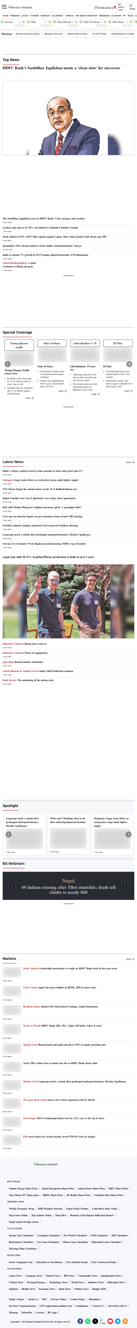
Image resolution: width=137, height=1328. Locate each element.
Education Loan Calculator (106, 1242)
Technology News (58, 1282)
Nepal (68, 880)
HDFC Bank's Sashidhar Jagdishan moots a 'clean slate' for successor (61, 67)
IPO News (69, 1276)
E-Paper (35, 16)
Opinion (69, 16)
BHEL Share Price (53, 1195)
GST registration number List (56, 1306)
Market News (53, 1276)
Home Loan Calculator (75, 1242)
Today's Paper (16, 1299)
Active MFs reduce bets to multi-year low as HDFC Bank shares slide (60, 1063)
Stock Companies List (20, 1262)
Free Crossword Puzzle (104, 1262)
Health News (28, 1289)
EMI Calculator (99, 1235)
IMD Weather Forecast (50, 1208)
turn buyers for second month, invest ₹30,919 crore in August (59, 1136)
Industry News (96, 1282)
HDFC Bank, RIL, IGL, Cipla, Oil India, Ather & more (62, 1025)
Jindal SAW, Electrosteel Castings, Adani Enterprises (60, 1006)
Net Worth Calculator (75, 1235)
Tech (130, 15)
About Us (33, 1299)
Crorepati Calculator (48, 1235)
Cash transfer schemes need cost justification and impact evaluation (52, 374)
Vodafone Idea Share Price (108, 1195)
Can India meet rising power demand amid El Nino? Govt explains (118, 374)
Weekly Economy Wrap (28, 34)
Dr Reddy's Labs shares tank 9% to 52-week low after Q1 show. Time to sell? (19, 381)
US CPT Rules (99, 34)
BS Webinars (14, 863)
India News (65, 1289)
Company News (34, 1276)
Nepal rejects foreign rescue (24, 1222)
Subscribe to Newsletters (49, 1262)
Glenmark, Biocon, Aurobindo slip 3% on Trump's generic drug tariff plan (20, 390)
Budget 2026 (99, 1289)
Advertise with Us (117, 1306)
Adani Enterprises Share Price (58, 1188)
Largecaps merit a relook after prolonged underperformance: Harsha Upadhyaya (74, 1081)
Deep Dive (60, 1215)
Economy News (47, 1289)
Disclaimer (94, 1299)
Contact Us (98, 1306)
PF (124, 16)
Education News (116, 1282)
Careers (40, 1312)
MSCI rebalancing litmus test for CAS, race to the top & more (63, 1118)
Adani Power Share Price (91, 1188)
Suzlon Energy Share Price (23, 1188)
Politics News (82, 1289)
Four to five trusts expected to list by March (59, 1099)
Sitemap (13, 1312)
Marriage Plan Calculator (23, 1248)
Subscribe (27, 1312)
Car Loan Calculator (48, 1242)
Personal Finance (36, 1282)
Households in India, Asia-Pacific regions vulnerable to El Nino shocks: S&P (119, 383)
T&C (44, 1299)
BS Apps (52, 1312)
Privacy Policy (59, 1299)
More (128, 462)
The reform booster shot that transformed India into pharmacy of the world (85, 386)
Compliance (82, 1306)
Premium (14, 16)
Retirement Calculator (21, 1242)
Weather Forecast (53, 34)
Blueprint (57, 16)
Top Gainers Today (41, 1215)
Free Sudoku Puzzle (77, 1262)
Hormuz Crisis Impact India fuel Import (92, 1215)
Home (6, 16)
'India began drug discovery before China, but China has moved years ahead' (85, 377)
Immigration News (111, 1276)
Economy (116, 16)
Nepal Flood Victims (77, 34)
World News (77, 1282)
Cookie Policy (77, 1299)
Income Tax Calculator (21, 1235)
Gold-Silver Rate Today (104, 1208)
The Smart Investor (86, 16)
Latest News (13, 462)
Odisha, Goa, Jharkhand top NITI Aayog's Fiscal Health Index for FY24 (52, 383)
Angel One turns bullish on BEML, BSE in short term (59, 987)
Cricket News (16, 1282)
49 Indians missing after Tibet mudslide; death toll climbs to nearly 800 (68, 889)
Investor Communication (22, 1306)
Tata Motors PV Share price (24, 1195)
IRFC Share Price (118, 1188)
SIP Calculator (120, 1235)
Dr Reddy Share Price (78, 1195)
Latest (25, 16)
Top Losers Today (18, 1215)
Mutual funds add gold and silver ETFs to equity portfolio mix (64, 1044)
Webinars (104, 16)
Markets (45, 16)
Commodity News (88, 1276)
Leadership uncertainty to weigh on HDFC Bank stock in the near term (70, 968)
